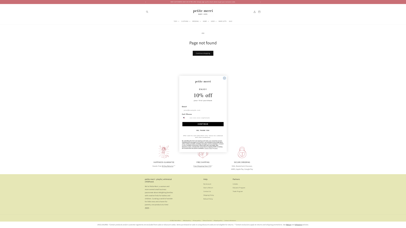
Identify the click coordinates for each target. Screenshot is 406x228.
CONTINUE (203, 124)
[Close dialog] (224, 78)
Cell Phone (187, 114)
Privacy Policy (208, 148)
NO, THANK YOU (203, 130)
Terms (215, 148)
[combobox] (185, 118)
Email (184, 106)
